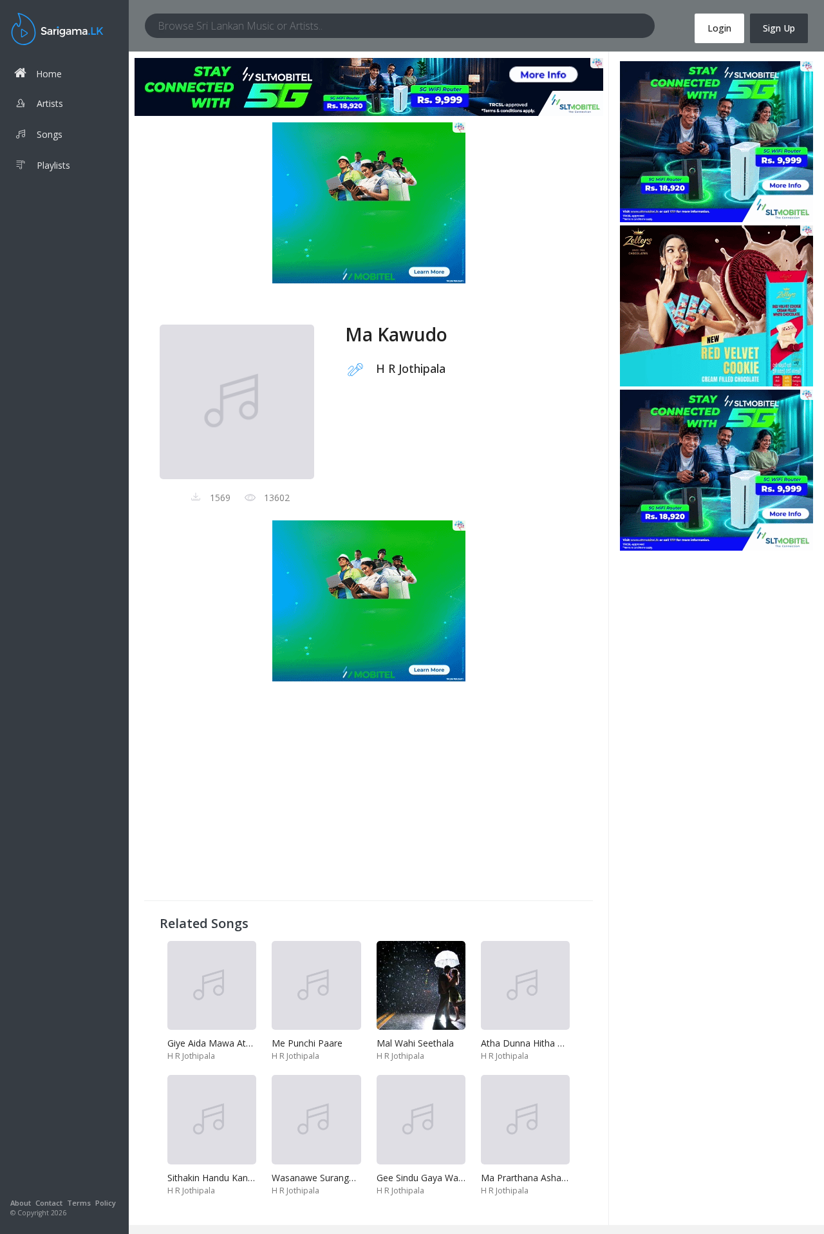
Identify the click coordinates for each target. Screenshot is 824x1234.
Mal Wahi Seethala (415, 1043)
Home (49, 74)
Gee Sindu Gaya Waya (422, 1178)
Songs (49, 134)
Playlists (53, 165)
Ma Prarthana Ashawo (527, 1178)
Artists (50, 103)
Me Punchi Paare (307, 1043)
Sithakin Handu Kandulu (216, 1178)
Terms (79, 1203)
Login (719, 28)
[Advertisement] (368, 795)
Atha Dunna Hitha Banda (533, 1043)
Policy (105, 1203)
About (20, 1203)
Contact (48, 1203)
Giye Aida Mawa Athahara (221, 1043)
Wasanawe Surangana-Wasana (336, 1178)
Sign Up (779, 28)
